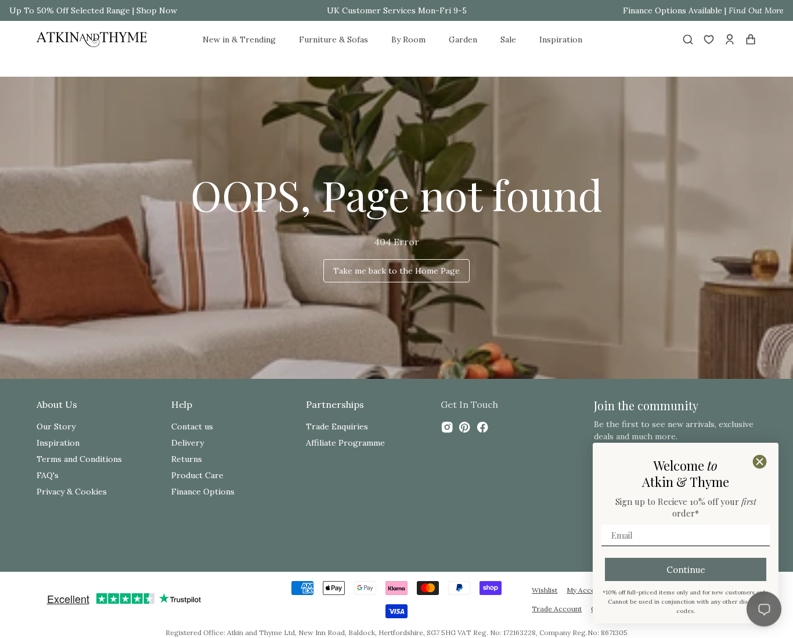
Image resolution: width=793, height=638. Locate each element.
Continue (685, 569)
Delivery (187, 443)
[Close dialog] (759, 461)
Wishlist (544, 590)
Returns (186, 459)
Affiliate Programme (345, 443)
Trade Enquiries (337, 426)
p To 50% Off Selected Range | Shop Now (96, 10)
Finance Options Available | (703, 10)
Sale (508, 39)
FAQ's (48, 475)
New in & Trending (239, 39)
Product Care (197, 475)
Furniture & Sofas (333, 39)
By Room (408, 39)
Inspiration (560, 39)
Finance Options (203, 491)
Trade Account (557, 608)
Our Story (56, 426)
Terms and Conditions (79, 459)
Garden (463, 39)
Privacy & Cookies (72, 491)
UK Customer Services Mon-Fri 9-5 (397, 10)
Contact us (192, 426)
